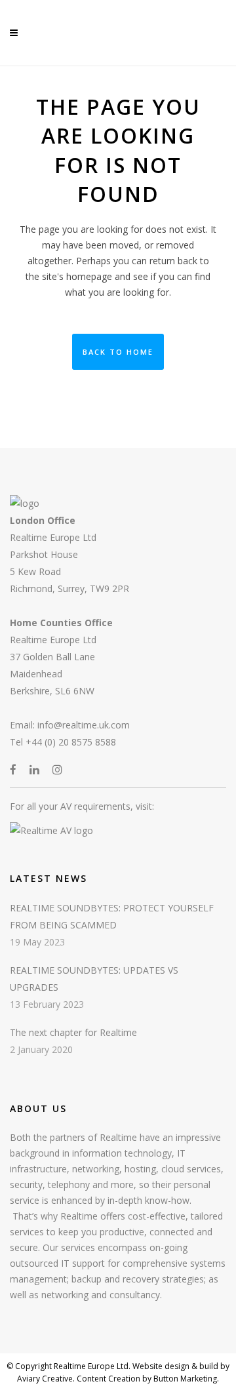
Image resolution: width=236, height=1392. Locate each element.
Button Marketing (184, 1378)
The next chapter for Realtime (73, 1032)
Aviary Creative (45, 1378)
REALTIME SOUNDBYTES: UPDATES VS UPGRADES (94, 978)
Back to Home (118, 352)
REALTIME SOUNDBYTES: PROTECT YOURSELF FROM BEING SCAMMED (112, 916)
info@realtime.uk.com (83, 725)
